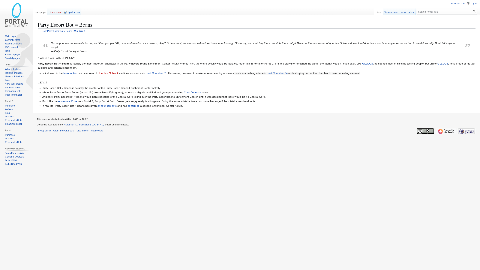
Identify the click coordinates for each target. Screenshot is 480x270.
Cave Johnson (192, 92)
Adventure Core (67, 101)
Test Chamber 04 (277, 73)
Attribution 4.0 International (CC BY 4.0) (84, 124)
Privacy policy (44, 130)
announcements (107, 105)
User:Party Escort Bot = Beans (57, 31)
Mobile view (97, 130)
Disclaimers (82, 130)
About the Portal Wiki (63, 130)
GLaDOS (367, 63)
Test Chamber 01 (156, 73)
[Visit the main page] (17, 15)
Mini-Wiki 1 (79, 31)
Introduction (70, 73)
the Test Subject (108, 73)
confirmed (134, 105)
